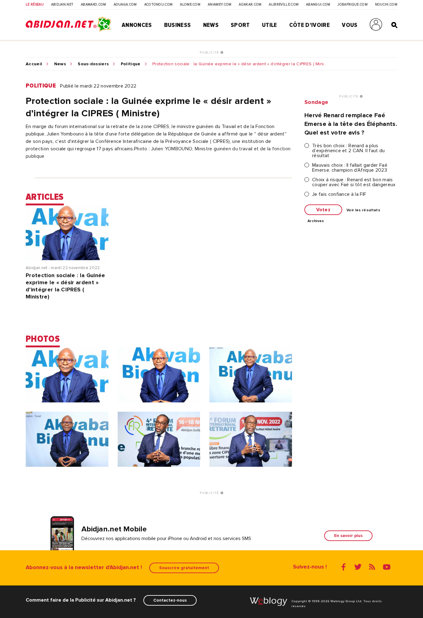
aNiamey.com (220, 4)
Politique (131, 64)
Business (177, 25)
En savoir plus (348, 535)
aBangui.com (318, 4)
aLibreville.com (284, 4)
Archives (315, 221)
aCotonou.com (158, 4)
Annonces (137, 25)
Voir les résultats (363, 210)
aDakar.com (250, 4)
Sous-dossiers (93, 64)
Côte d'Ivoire (309, 25)
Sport (240, 25)
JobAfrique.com (352, 4)
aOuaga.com (125, 4)
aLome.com (190, 4)
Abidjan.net (62, 4)
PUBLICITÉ (210, 52)
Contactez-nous (170, 600)
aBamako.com (93, 4)
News (211, 25)
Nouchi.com (386, 4)
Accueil (34, 64)
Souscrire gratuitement (184, 567)
